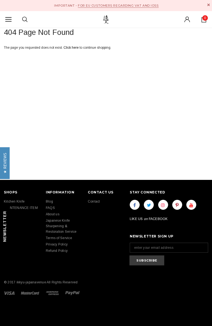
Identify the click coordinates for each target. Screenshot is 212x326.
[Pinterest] (177, 205)
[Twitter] (149, 205)
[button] (5, 163)
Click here (71, 48)
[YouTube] (191, 205)
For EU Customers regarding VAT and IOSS (118, 5)
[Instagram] (163, 205)
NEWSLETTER (4, 226)
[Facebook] (135, 205)
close (208, 5)
